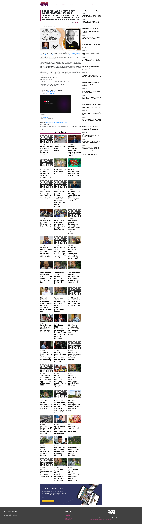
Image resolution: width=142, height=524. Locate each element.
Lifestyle (97, 517)
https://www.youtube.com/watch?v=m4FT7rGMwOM (56, 122)
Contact (72, 4)
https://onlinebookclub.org (49, 120)
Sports (101, 517)
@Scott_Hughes (51, 91)
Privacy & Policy (68, 519)
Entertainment (106, 517)
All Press (67, 4)
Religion (122, 517)
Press (68, 514)
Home (57, 4)
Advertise (68, 515)
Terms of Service (68, 518)
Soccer (125, 517)
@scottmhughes (50, 93)
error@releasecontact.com (45, 128)
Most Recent (62, 4)
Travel (118, 517)
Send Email (45, 117)
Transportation (113, 517)
